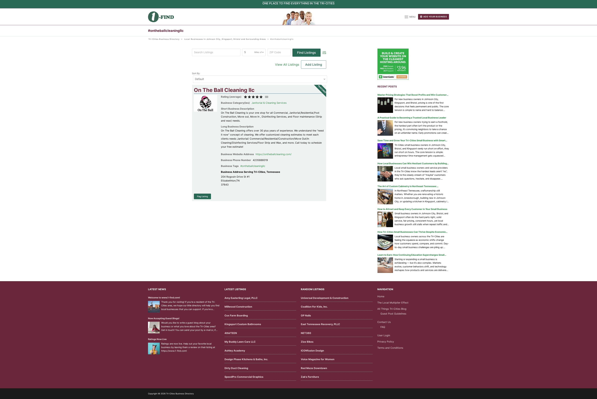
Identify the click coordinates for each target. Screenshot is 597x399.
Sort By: (196, 73)
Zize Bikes (307, 341)
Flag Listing (202, 196)
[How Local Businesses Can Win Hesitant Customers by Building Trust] (385, 173)
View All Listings (287, 64)
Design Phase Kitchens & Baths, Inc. (246, 359)
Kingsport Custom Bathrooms (242, 324)
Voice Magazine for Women (317, 359)
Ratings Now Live (157, 339)
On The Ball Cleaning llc (224, 90)
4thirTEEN (230, 333)
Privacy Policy (385, 341)
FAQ (382, 327)
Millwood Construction (238, 306)
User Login (383, 335)
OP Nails (306, 315)
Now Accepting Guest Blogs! (163, 318)
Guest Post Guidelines (393, 313)
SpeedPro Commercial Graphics (243, 376)
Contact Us (384, 322)
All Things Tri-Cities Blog (391, 308)
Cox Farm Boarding (236, 315)
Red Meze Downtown (314, 368)
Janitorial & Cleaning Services (269, 102)
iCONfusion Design (312, 350)
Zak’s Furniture (310, 376)
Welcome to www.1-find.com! (164, 297)
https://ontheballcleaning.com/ (274, 154)
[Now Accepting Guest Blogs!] (154, 327)
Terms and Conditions (390, 347)
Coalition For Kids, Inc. (314, 306)
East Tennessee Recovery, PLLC (320, 324)
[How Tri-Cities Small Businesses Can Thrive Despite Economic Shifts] (385, 242)
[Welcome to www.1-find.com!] (154, 307)
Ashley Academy (234, 350)
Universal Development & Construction (324, 297)
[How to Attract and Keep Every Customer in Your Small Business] (385, 219)
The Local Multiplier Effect (392, 302)
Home (380, 296)
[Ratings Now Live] (154, 348)
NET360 (306, 333)
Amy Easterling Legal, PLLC (241, 297)
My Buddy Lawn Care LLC (240, 341)
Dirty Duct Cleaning (236, 368)
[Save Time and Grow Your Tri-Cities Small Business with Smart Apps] (385, 151)
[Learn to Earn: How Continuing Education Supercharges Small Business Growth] (385, 265)
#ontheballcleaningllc (252, 166)
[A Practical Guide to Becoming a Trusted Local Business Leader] (385, 128)
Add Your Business (435, 16)
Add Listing (313, 64)
